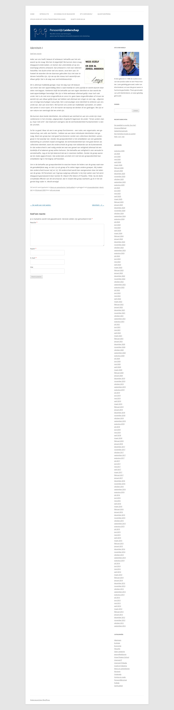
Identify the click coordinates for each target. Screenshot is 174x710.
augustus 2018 (119, 424)
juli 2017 (117, 461)
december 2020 (119, 344)
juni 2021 (117, 327)
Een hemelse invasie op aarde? (125, 134)
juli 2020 (117, 358)
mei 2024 (117, 228)
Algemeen (117, 640)
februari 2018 (118, 441)
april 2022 (117, 299)
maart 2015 (118, 541)
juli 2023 (117, 256)
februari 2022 (118, 304)
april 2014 (117, 572)
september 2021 (120, 319)
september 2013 (120, 592)
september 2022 (120, 284)
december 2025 (119, 173)
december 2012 (119, 617)
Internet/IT (118, 660)
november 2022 (119, 279)
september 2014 (120, 558)
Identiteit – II (98, 205)
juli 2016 (117, 495)
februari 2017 (118, 475)
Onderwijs (117, 674)
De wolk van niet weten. (40, 205)
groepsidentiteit (93, 187)
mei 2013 (117, 603)
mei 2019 (117, 398)
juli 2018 (117, 427)
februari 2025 (118, 202)
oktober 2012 (119, 623)
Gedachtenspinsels (120, 131)
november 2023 (119, 245)
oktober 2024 (119, 213)
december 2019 (119, 378)
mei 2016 (117, 501)
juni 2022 (117, 293)
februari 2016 (118, 509)
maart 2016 (118, 506)
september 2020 (120, 353)
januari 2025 (118, 205)
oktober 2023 (119, 247)
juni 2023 (117, 259)
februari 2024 (118, 236)
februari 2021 (118, 339)
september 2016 (120, 489)
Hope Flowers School (121, 657)
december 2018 (119, 412)
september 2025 (120, 182)
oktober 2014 (119, 555)
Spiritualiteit (70, 187)
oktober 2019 (119, 384)
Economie (117, 646)
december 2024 (119, 208)
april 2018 (117, 435)
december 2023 (119, 242)
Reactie (33, 222)
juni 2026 (117, 156)
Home (32, 14)
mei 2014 (117, 569)
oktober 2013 (119, 589)
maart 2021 (118, 336)
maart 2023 (118, 267)
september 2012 (120, 626)
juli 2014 (117, 563)
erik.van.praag (55, 190)
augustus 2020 (119, 356)
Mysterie (117, 671)
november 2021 (119, 313)
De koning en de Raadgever (64, 14)
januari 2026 (118, 171)
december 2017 (119, 447)
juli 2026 (117, 154)
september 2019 (120, 387)
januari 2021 (118, 341)
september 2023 (120, 250)
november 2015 (119, 518)
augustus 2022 (119, 287)
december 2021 (119, 310)
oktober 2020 (119, 350)
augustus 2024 (119, 219)
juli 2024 (117, 222)
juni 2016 (117, 498)
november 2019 (119, 381)
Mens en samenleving (58, 187)
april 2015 (117, 538)
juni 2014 (117, 566)
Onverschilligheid (120, 128)
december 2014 (119, 549)
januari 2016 (118, 512)
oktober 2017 (119, 452)
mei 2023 (117, 262)
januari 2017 (118, 478)
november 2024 (119, 210)
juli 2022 (117, 290)
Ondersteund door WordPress (40, 700)
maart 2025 (118, 199)
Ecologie (117, 643)
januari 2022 (118, 307)
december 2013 (119, 583)
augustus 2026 (119, 151)
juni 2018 (117, 430)
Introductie (44, 14)
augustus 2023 (119, 253)
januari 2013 (118, 614)
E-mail (33, 258)
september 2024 (120, 216)
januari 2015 (118, 546)
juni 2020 (117, 361)
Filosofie (117, 649)
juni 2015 (117, 532)
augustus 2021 (119, 321)
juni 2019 (117, 395)
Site (31, 267)
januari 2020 (118, 376)
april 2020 (117, 367)
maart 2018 (118, 438)
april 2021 (117, 333)
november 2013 (119, 586)
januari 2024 (118, 239)
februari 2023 (118, 270)
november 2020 (119, 347)
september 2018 (120, 421)
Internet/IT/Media (120, 663)
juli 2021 (117, 324)
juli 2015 (117, 529)
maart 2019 (118, 404)
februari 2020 (118, 373)
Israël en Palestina (120, 666)
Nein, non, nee (119, 137)
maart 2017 (118, 472)
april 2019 (117, 401)
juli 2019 (117, 393)
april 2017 (117, 469)
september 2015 (120, 523)
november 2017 (119, 449)
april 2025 (117, 196)
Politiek (116, 683)
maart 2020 (118, 370)
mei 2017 (117, 467)
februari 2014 (118, 578)
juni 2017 (117, 464)
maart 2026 (118, 165)
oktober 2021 (119, 316)
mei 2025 (117, 193)
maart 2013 (118, 609)
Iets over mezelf (86, 14)
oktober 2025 (119, 179)
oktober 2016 (119, 486)
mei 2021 (117, 330)
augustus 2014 (119, 560)
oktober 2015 (119, 521)
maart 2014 (118, 575)
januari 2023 (118, 273)
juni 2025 (117, 191)
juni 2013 (117, 600)
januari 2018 (118, 444)
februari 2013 (118, 612)
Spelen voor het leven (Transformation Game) (48, 19)
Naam (33, 249)
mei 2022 (117, 296)
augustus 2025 (119, 185)
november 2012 (119, 620)
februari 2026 (118, 168)
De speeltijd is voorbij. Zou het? (125, 125)
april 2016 (117, 504)
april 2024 (117, 230)
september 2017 (120, 455)
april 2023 (117, 265)
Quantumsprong (104, 14)
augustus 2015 (119, 526)
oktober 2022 (119, 282)
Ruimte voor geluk (78, 19)
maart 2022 (118, 302)
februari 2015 (118, 543)
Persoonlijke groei (120, 680)
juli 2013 (117, 597)
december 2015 (119, 515)
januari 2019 (118, 410)
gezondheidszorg (120, 654)
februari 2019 (118, 407)
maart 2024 (118, 233)
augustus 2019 (119, 390)
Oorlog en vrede (120, 677)
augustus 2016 (119, 492)
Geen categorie (119, 651)
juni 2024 (117, 225)
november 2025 (119, 176)
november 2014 (119, 552)
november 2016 (119, 484)
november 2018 (119, 415)
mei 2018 (117, 432)
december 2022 (119, 276)
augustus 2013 (119, 595)
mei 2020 (117, 364)
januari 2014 (118, 580)
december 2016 (119, 481)
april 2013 (117, 606)
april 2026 (117, 162)
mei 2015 (117, 535)
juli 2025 (117, 188)
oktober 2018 (119, 418)
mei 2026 (117, 159)
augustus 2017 (119, 458)
